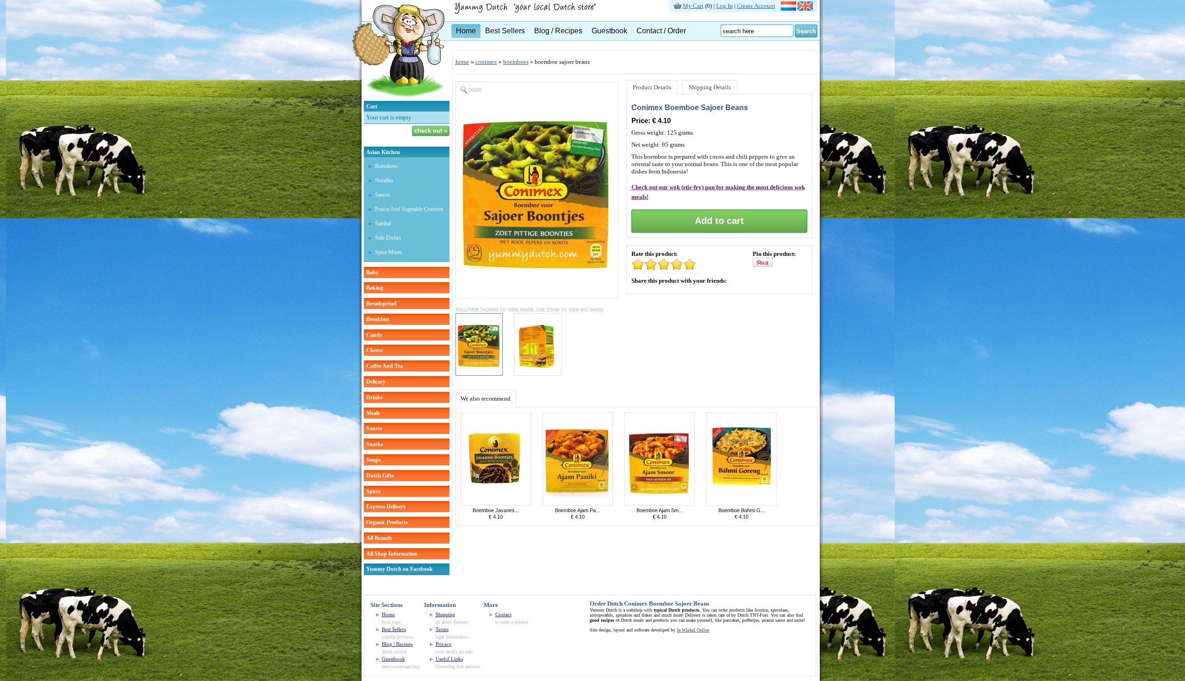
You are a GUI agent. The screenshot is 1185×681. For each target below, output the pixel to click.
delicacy (376, 381)
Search (806, 31)
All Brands (379, 538)
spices (373, 491)
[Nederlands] (788, 8)
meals (373, 413)
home (462, 61)
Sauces (382, 195)
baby (372, 272)
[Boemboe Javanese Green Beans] (496, 503)
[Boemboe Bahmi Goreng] (741, 503)
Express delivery (386, 506)
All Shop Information (392, 554)
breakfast (377, 319)
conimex (486, 61)
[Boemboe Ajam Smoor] (659, 503)
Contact (503, 614)
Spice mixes (388, 252)
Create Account (756, 5)
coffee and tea (384, 366)
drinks (374, 397)
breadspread (381, 303)
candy (374, 335)
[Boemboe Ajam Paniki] (578, 503)
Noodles (384, 180)
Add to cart (719, 221)
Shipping (445, 614)
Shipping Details (710, 87)
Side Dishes (388, 238)
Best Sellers (505, 31)
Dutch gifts (380, 475)
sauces (374, 428)
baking (374, 288)
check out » (430, 130)
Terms (442, 629)
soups (373, 460)
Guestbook (609, 31)
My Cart (693, 5)
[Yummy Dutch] (398, 98)
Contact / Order (661, 31)
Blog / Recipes (558, 31)
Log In (724, 5)
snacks (374, 444)
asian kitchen (383, 152)
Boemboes (386, 166)
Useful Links (449, 659)
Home (466, 31)
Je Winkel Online (693, 629)
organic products (387, 522)
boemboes (516, 61)
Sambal (383, 223)
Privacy (444, 644)
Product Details (652, 87)
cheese (374, 350)
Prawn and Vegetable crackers (409, 209)
